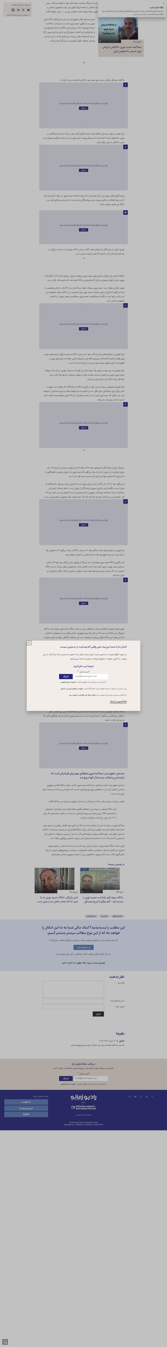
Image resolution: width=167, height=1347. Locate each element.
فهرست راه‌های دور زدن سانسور (71, 689)
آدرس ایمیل (83, 671)
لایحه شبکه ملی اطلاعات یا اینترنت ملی (82, 695)
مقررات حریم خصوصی (67, 682)
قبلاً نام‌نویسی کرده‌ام (118, 702)
